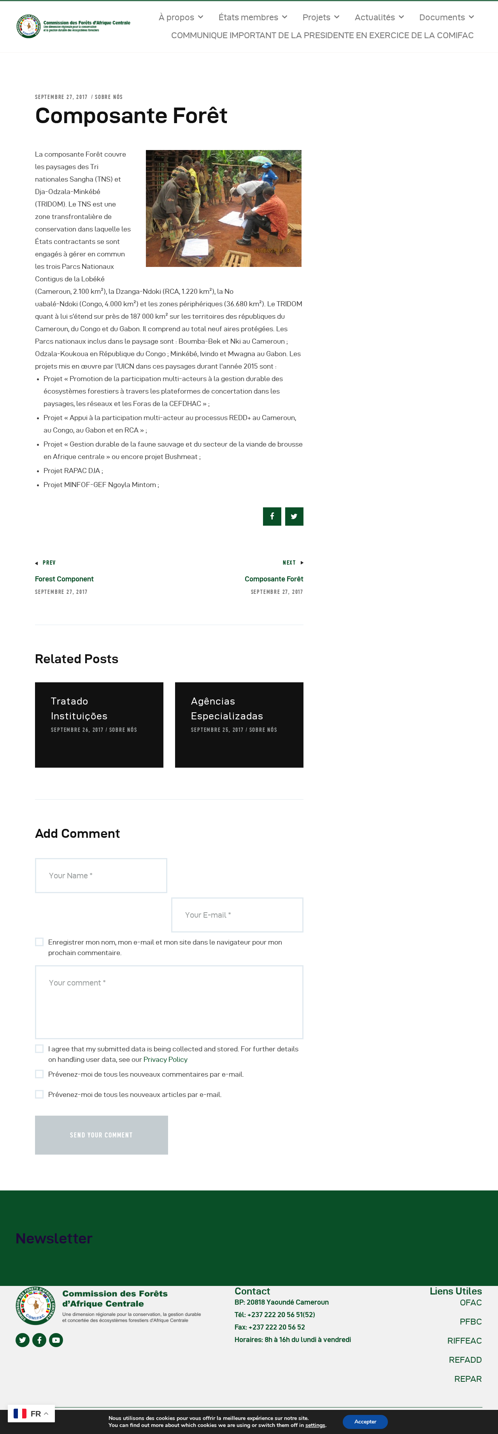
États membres (248, 17)
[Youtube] (56, 1340)
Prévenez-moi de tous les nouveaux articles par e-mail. (135, 1094)
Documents (442, 17)
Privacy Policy (166, 1059)
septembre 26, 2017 (77, 729)
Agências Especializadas (227, 708)
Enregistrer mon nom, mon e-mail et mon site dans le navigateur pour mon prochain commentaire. (165, 947)
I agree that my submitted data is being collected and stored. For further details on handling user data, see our (173, 1054)
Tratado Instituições (79, 708)
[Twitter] (23, 1340)
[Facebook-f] (39, 1340)
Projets (316, 17)
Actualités (375, 17)
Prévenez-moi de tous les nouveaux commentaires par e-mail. (146, 1074)
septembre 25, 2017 (217, 729)
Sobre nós (109, 97)
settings (315, 1425)
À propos (176, 17)
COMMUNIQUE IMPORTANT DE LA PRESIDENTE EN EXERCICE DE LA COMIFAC (322, 35)
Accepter (365, 1421)
